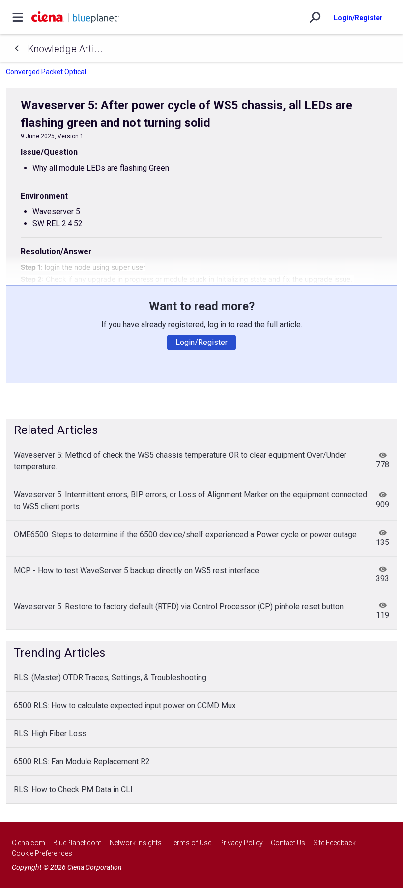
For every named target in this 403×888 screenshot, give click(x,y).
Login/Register (358, 18)
